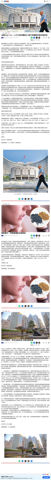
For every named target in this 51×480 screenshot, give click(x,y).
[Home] (6, 1)
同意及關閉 (46, 477)
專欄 (6, 33)
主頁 (3, 33)
